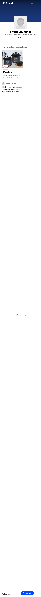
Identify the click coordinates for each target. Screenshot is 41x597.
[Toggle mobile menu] (38, 3)
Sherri (8, 83)
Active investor (20, 37)
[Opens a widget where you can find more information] (27, 593)
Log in (33, 3)
